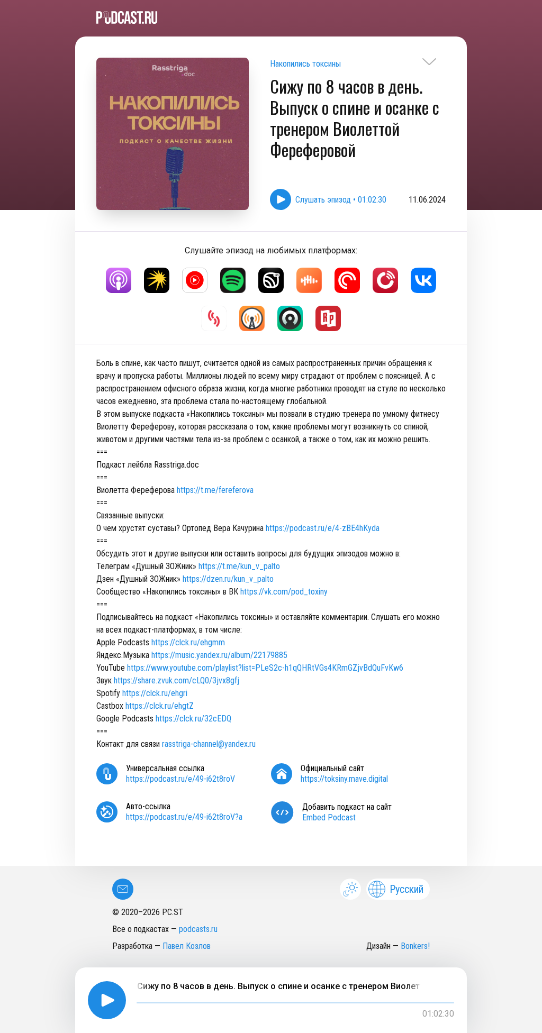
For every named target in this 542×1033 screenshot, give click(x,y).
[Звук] (271, 280)
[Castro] (290, 318)
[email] (122, 889)
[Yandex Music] (156, 280)
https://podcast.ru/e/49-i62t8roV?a (184, 817)
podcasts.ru (198, 929)
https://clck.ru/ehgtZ (159, 706)
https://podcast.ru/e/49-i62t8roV (180, 779)
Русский (406, 889)
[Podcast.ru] (271, 17)
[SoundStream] (214, 318)
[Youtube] (194, 280)
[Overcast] (252, 318)
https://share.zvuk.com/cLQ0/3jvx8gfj (176, 680)
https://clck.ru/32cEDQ (193, 719)
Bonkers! (415, 946)
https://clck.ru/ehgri (154, 693)
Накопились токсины (305, 64)
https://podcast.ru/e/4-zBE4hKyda (323, 528)
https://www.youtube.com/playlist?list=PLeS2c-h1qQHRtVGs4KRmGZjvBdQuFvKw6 (265, 668)
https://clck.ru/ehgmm (188, 642)
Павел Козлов (186, 946)
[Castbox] (309, 280)
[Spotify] (233, 280)
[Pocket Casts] (347, 280)
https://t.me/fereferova (215, 490)
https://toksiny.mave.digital (344, 779)
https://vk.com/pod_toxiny (284, 592)
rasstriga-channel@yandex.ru (209, 744)
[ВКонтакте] (423, 280)
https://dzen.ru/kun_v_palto (228, 579)
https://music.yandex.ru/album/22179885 (219, 655)
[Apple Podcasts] (118, 280)
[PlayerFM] (385, 280)
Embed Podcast (329, 817)
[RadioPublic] (328, 318)
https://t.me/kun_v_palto (239, 566)
